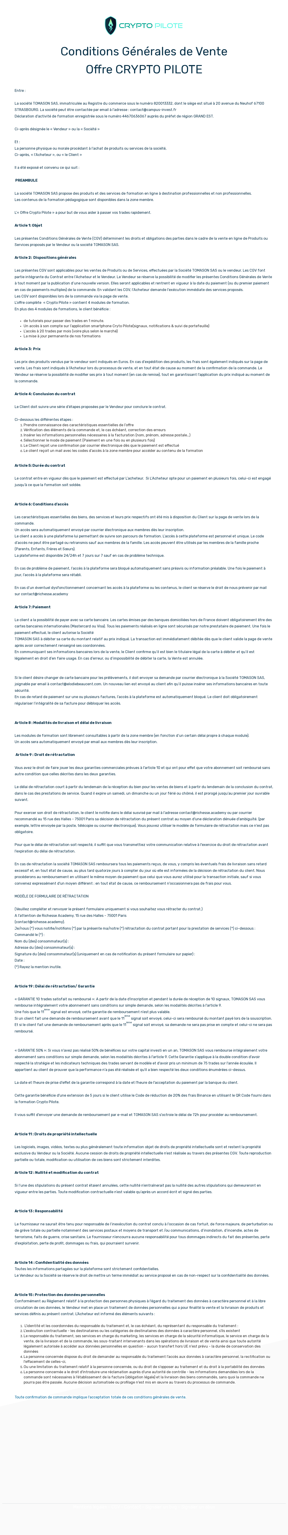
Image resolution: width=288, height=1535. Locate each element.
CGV (115, 1507)
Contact (132, 1507)
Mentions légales (90, 1507)
